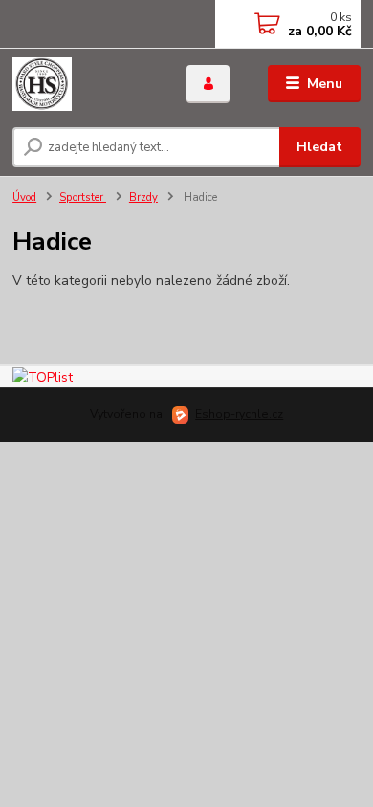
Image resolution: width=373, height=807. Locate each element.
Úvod (24, 197)
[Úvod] (85, 84)
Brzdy (143, 197)
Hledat (319, 147)
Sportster (82, 197)
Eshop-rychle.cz (239, 414)
